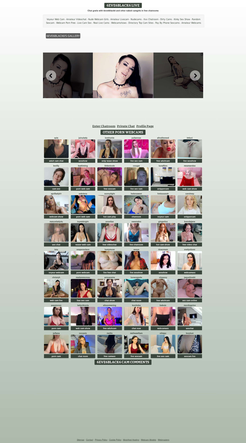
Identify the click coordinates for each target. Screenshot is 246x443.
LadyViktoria (83, 305)
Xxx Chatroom (151, 19)
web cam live (56, 300)
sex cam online (189, 300)
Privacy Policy (101, 439)
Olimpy (163, 333)
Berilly (56, 165)
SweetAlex (136, 221)
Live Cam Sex (84, 23)
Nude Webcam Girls (98, 19)
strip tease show (110, 160)
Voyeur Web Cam (55, 19)
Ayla (56, 137)
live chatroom (136, 244)
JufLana (56, 333)
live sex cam (136, 160)
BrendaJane (189, 221)
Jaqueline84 (189, 277)
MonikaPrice (190, 305)
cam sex (56, 188)
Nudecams (136, 19)
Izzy (56, 249)
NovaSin (83, 333)
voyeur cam (163, 216)
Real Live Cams (101, 23)
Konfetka (136, 305)
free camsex (109, 356)
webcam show (56, 216)
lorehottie (109, 137)
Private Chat (126, 126)
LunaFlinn (163, 165)
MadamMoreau (83, 277)
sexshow (83, 160)
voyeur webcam (56, 272)
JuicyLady (83, 137)
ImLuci (190, 137)
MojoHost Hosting (131, 439)
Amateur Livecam (119, 19)
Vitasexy (163, 277)
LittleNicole (109, 165)
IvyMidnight (83, 221)
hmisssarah (163, 193)
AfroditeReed (163, 137)
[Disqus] (123, 401)
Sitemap (80, 439)
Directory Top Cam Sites (140, 23)
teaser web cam (83, 244)
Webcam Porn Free (65, 23)
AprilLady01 (56, 193)
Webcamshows (119, 23)
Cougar (136, 165)
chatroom (136, 216)
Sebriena (83, 193)
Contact (89, 439)
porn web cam (83, 188)
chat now (136, 328)
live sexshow (189, 160)
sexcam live (189, 356)
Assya (136, 249)
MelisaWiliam (136, 333)
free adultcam (163, 160)
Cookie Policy (115, 439)
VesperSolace (82, 249)
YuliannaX (136, 137)
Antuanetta (109, 277)
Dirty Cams (166, 19)
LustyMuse (110, 249)
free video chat (190, 244)
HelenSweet (136, 193)
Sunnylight (109, 193)
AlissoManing (109, 305)
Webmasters (163, 439)
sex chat (56, 244)
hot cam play (109, 216)
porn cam (56, 328)
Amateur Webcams (191, 23)
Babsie (163, 305)
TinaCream (163, 249)
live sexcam (136, 356)
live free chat (109, 272)
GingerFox (163, 221)
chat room (136, 300)
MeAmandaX (190, 165)
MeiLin (110, 333)
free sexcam (109, 188)
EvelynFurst (189, 249)
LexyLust (190, 333)
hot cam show (163, 244)
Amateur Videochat (76, 19)
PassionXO (56, 305)
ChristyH (56, 277)
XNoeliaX (109, 221)
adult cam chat (56, 160)
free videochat (110, 244)
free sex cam (83, 300)
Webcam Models (148, 439)
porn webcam (83, 272)
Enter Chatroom (103, 126)
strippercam (163, 188)
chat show (110, 300)
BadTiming (83, 165)
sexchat (190, 328)
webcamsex (189, 272)
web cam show (190, 188)
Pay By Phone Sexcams (167, 23)
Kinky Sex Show (182, 19)
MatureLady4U (56, 221)
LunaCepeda (136, 277)
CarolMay (189, 193)
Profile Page (145, 126)
